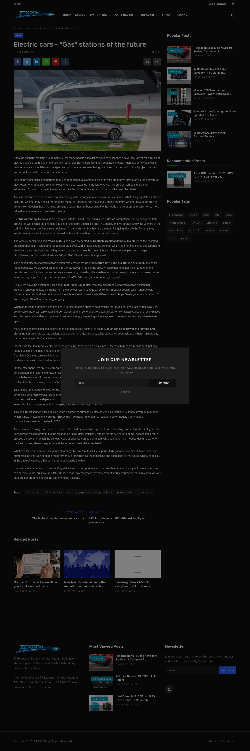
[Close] (184, 352)
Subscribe (162, 383)
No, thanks (125, 392)
